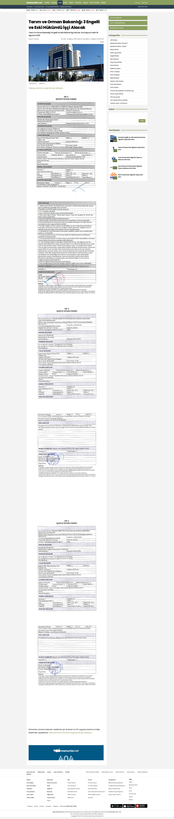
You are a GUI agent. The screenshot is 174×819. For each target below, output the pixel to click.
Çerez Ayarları (131, 772)
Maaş (85, 3)
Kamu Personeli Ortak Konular (96, 791)
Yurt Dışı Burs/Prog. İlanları (119, 100)
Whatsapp (68, 806)
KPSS (65, 3)
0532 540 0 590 (142, 7)
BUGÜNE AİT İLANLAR (116, 28)
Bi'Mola (131, 799)
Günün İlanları (72, 783)
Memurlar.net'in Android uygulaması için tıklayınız (70, 732)
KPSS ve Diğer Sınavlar (94, 794)
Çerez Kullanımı (119, 772)
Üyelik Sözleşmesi (142, 772)
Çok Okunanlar (72, 786)
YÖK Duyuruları (115, 97)
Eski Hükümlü (75, 17)
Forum (54, 3)
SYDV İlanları (114, 87)
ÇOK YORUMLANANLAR (117, 23)
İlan (60, 3)
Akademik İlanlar (72, 791)
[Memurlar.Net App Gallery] (141, 806)
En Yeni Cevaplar (93, 786)
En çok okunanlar (39, 7)
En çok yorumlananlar (52, 7)
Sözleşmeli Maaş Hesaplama (116, 786)
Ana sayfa (31, 17)
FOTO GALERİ (94, 3)
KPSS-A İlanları (115, 72)
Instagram (49, 806)
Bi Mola (78, 3)
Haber (47, 3)
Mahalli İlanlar (114, 78)
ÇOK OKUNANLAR (115, 18)
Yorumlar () (32, 83)
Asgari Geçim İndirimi (114, 794)
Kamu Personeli (92, 788)
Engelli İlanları (59, 17)
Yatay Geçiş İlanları (116, 94)
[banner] (34, 3)
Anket (112, 109)
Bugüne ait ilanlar (65, 7)
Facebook (30, 806)
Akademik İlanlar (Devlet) (119, 43)
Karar (130, 788)
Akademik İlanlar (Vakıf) (118, 46)
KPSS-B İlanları (115, 75)
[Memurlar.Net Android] (117, 806)
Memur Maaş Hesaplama (115, 783)
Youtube (41, 806)
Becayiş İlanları (133, 785)
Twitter (36, 806)
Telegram (56, 806)
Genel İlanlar (114, 65)
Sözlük (131, 797)
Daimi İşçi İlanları (41, 17)
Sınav (71, 3)
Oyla (142, 121)
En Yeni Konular (92, 783)
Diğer (103, 3)
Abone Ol (41, 83)
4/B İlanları (113, 40)
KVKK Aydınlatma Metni (92, 772)
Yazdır (102, 42)
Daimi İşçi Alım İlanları (74, 788)
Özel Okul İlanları (115, 84)
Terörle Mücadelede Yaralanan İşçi (122, 91)
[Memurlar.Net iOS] (129, 806)
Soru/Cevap (132, 794)
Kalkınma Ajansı (115, 69)
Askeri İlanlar (114, 50)
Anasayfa (30, 7)
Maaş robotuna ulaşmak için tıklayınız (46, 88)
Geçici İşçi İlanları (116, 62)
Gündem (90, 797)
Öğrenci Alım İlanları (116, 81)
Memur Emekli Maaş (114, 788)
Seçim (49, 800)
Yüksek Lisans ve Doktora (118, 103)
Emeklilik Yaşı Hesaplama (115, 791)
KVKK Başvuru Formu (107, 772)
